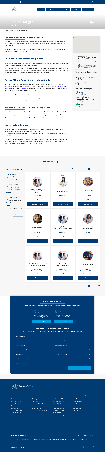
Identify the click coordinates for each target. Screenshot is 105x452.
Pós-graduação (13, 179)
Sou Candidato (56, 2)
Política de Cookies (43, 449)
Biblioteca (76, 410)
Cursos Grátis (35, 2)
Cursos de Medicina (37, 403)
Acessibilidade (15, 2)
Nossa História (15, 399)
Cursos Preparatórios (14, 189)
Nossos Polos (13, 30)
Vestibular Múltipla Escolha (60, 399)
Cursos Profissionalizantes (39, 410)
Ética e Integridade (16, 410)
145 (99, 168)
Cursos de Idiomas (14, 187)
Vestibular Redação (58, 401)
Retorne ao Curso (58, 406)
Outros (66, 2)
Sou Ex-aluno (77, 403)
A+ (23, 2)
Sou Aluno (45, 2)
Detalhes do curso (37, 204)
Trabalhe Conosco (16, 403)
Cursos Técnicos (13, 184)
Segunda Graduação (58, 408)
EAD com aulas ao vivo (15, 200)
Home (6, 30)
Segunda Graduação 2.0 (59, 410)
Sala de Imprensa (16, 401)
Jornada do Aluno (16, 408)
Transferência (57, 412)
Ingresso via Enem (58, 403)
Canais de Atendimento (80, 406)
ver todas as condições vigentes (84, 435)
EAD (17, 63)
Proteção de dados (16, 412)
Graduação (59, 86)
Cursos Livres (12, 182)
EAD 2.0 (91, 273)
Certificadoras (15, 406)
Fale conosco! (64, 321)
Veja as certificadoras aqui (18, 449)
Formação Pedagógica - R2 (60, 415)
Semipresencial (13, 197)
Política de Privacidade (32, 449)
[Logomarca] (20, 8)
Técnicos (15, 88)
